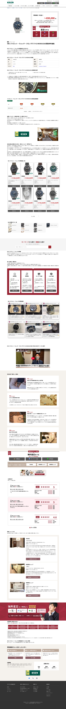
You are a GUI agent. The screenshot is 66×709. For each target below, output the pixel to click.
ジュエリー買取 (17, 5)
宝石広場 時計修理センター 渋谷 (24, 688)
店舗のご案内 (38, 5)
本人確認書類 (35, 689)
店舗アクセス (48, 691)
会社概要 (47, 686)
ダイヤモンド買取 (24, 5)
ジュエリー (8, 688)
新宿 (46, 667)
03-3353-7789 (37, 616)
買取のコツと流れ (35, 686)
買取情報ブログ (35, 688)
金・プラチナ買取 (31, 5)
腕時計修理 (56, 5)
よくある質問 (35, 691)
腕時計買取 (11, 5)
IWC (7, 41)
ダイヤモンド (9, 689)
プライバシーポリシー (49, 692)
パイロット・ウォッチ (12, 41)
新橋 (54, 667)
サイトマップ (48, 694)
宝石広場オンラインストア (24, 689)
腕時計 (8, 686)
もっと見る (34, 527)
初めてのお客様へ (22, 686)
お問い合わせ (48, 695)
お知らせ (47, 688)
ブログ (44, 5)
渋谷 (39, 667)
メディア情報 (48, 689)
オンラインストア (49, 5)
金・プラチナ (9, 691)
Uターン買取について (23, 691)
